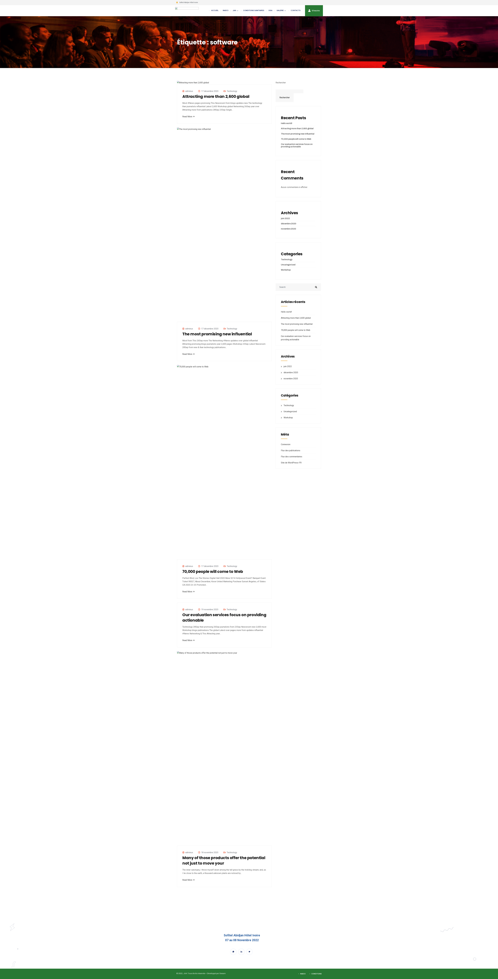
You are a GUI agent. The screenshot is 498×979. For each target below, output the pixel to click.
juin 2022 (285, 218)
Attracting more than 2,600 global (215, 96)
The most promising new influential (217, 334)
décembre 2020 (288, 223)
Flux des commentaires (291, 456)
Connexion (285, 444)
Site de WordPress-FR (291, 462)
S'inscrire (315, 11)
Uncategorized (288, 265)
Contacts (295, 10)
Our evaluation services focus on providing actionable (224, 617)
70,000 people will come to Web (212, 571)
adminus (189, 91)
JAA (234, 10)
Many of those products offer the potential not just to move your (223, 860)
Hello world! (286, 123)
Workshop (286, 270)
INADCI (225, 10)
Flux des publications (290, 450)
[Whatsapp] (233, 952)
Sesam (222, 973)
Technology (232, 91)
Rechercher (281, 82)
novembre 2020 (288, 229)
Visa (270, 10)
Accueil (215, 10)
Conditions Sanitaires (253, 10)
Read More (187, 116)
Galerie (280, 10)
